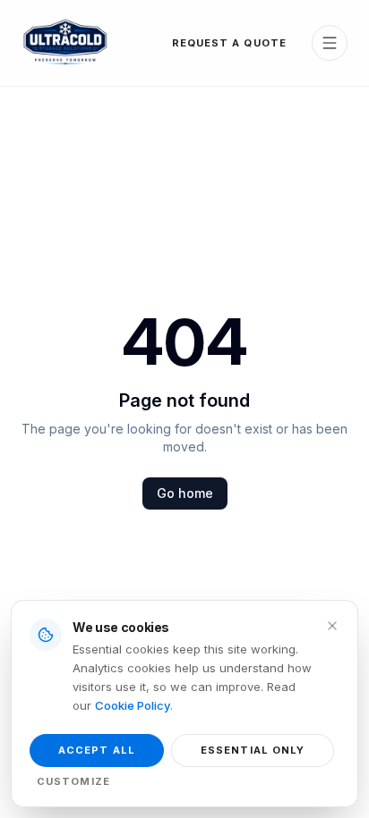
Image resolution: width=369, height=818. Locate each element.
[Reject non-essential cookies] (332, 626)
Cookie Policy (132, 705)
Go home (185, 493)
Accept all (96, 750)
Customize (73, 781)
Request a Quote (229, 43)
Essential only (253, 750)
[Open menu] (330, 43)
